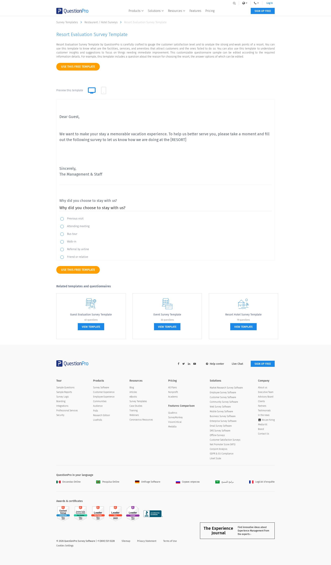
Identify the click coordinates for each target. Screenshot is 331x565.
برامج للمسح (227, 481)
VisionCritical (174, 422)
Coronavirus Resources (141, 419)
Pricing (210, 11)
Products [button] (134, 11)
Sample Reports (64, 392)
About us (262, 387)
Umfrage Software (150, 481)
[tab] (103, 90)
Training (133, 410)
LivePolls (97, 420)
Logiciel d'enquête (265, 481)
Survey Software (101, 387)
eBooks (133, 396)
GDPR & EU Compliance (221, 453)
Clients (261, 401)
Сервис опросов (191, 481)
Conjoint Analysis (218, 449)
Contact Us (263, 433)
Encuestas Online (71, 481)
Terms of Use (170, 541)
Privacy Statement (146, 541)
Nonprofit (173, 392)
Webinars (134, 415)
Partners (262, 406)
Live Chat (237, 363)
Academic (173, 396)
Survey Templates (67, 22)
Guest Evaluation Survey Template (91, 314)
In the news (264, 415)
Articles (133, 392)
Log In (269, 3)
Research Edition (101, 415)
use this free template (78, 66)
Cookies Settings (65, 545)
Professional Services (67, 410)
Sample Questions (65, 387)
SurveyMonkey (175, 417)
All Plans (172, 387)
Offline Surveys (217, 435)
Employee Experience (103, 396)
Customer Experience (103, 392)
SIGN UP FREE (263, 11)
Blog (131, 387)
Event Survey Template (167, 314)
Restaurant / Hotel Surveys (101, 22)
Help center (217, 363)
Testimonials (264, 410)
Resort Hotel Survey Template (243, 314)
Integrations (62, 406)
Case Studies (135, 406)
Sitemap (126, 541)
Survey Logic (62, 396)
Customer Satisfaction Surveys (225, 440)
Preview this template (69, 90)
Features (195, 11)
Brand (261, 429)
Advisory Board (265, 396)
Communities (100, 401)
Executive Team (265, 392)
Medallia (172, 426)
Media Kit (262, 424)
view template (91, 326)
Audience (97, 406)
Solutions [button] (154, 11)
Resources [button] (175, 11)
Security (60, 415)
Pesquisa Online (110, 481)
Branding (60, 401)
